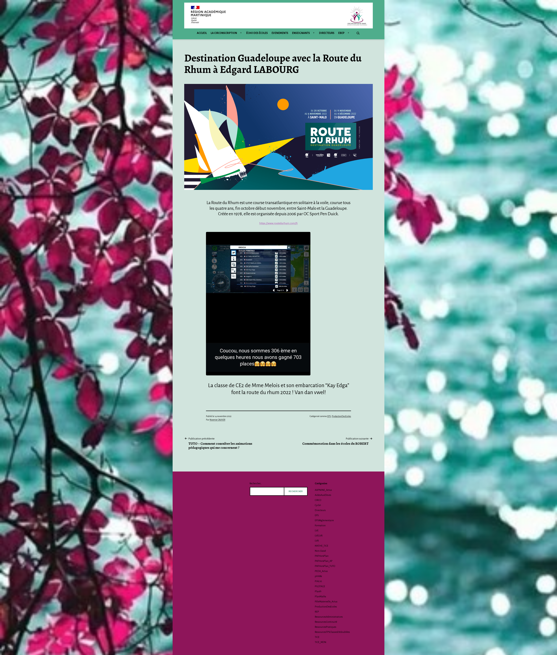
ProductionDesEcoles (341, 416)
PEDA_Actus (321, 571)
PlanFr (318, 591)
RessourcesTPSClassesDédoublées (332, 632)
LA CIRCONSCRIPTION (224, 33)
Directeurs (320, 510)
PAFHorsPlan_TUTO (325, 566)
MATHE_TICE (321, 546)
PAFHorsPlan (321, 556)
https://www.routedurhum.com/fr (278, 223)
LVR (317, 540)
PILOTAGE (320, 586)
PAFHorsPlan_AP (323, 561)
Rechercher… (255, 483)
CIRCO (318, 500)
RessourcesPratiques (325, 627)
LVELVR (318, 535)
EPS (329, 416)
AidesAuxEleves (323, 495)
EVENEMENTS (280, 33)
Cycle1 (318, 505)
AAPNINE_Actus (323, 490)
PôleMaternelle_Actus (326, 601)
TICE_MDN (320, 642)
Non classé (320, 551)
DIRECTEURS (326, 33)
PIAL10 (318, 581)
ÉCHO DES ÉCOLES (257, 33)
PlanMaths (320, 596)
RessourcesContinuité (326, 622)
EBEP (341, 33)
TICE (317, 637)
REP (317, 612)
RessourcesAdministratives (329, 617)
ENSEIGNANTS (301, 33)
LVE (317, 530)
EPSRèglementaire (324, 520)
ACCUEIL (202, 33)
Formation (320, 525)
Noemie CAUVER (217, 420)
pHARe (318, 576)
